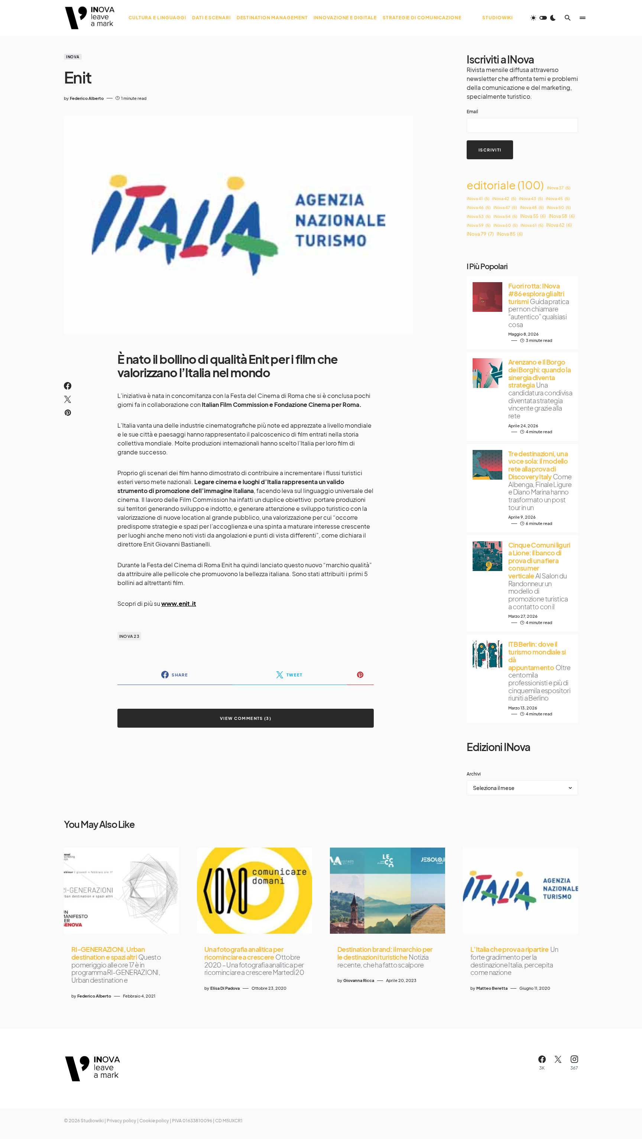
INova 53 (478, 216)
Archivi (474, 774)
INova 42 (504, 198)
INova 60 (505, 225)
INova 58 (562, 216)
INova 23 (129, 636)
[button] (543, 17)
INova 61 (532, 225)
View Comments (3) (245, 718)
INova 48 (532, 207)
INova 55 (533, 216)
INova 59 (478, 225)
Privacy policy (121, 1120)
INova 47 (505, 207)
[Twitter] (558, 1062)
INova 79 (480, 234)
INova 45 (558, 198)
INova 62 (559, 225)
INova (73, 57)
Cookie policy (154, 1120)
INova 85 (510, 234)
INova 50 (559, 207)
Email (472, 111)
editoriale (505, 185)
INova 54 (505, 216)
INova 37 (558, 187)
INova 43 (531, 198)
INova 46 (478, 207)
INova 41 (478, 198)
